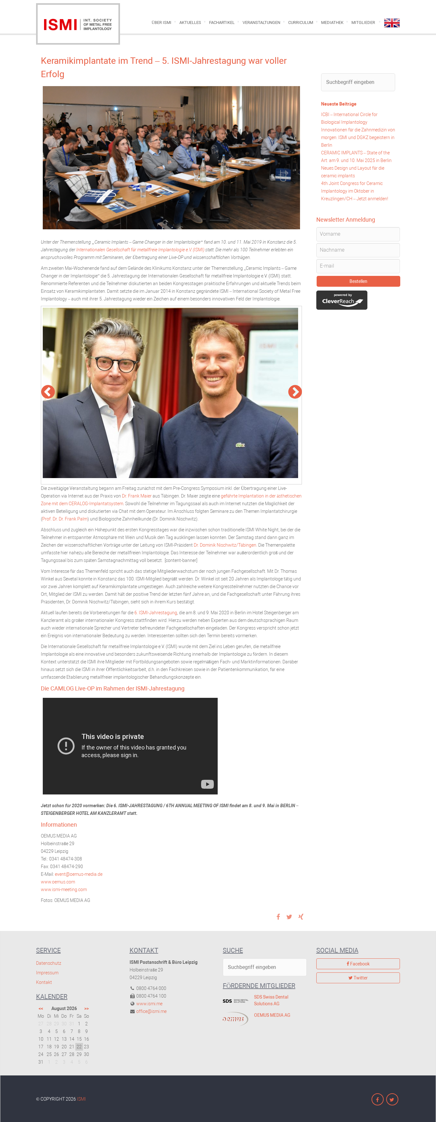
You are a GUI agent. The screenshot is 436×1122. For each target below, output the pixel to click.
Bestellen (358, 281)
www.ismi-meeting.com (64, 889)
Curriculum (300, 22)
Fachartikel (222, 22)
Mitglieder (363, 22)
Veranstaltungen (261, 22)
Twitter (360, 977)
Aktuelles (190, 22)
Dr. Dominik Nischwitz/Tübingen (225, 545)
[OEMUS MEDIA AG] (233, 1019)
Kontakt (44, 982)
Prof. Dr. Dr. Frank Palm (64, 518)
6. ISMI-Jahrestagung (155, 612)
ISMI (81, 1099)
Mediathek (332, 22)
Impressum (47, 972)
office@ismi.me (151, 1011)
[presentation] (52, 392)
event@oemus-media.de (79, 874)
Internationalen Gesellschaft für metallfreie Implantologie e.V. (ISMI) (140, 249)
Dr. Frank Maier (137, 495)
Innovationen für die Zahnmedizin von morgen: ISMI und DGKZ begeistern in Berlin (358, 137)
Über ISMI (161, 22)
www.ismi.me (149, 1003)
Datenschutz (48, 963)
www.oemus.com (58, 881)
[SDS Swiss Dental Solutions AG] (233, 1001)
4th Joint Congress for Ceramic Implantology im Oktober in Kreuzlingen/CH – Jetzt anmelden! (354, 191)
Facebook (359, 963)
